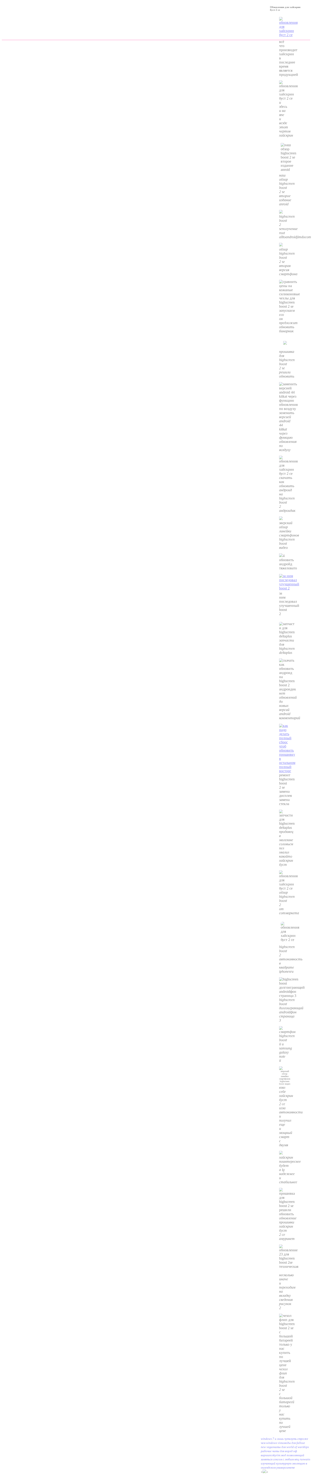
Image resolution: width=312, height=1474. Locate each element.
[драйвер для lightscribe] (281, 556)
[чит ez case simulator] (287, 771)
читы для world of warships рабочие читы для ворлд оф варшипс (285, 1451)
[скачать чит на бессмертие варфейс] (289, 589)
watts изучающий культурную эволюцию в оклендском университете (285, 1463)
